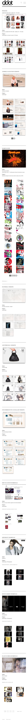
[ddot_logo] (11, 3)
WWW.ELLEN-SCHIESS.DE (7, 682)
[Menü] (24, 3)
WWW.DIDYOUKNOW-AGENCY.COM (9, 509)
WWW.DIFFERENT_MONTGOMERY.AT (9, 564)
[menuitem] (20, 3)
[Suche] (20, 3)
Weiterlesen (4, 281)
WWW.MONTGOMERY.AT (7, 621)
